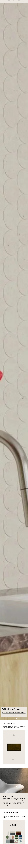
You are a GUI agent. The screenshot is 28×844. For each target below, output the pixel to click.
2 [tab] (14, 718)
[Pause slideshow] (11, 718)
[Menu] (1, 1)
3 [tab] (16, 718)
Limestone (8, 795)
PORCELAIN (14, 825)
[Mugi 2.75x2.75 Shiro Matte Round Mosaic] (14, 712)
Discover (14, 715)
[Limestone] (14, 801)
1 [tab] (13, 718)
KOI (14, 735)
